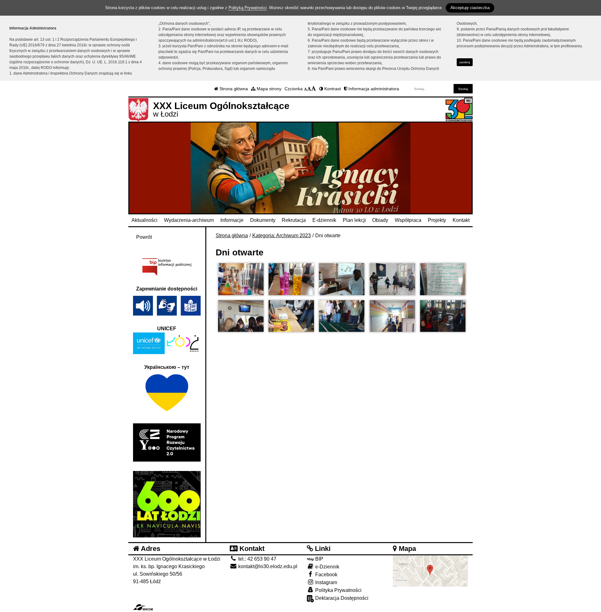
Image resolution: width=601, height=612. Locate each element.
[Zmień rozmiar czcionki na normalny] (305, 88)
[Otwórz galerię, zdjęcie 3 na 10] (341, 279)
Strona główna (233, 88)
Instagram (325, 582)
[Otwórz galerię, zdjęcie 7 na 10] (291, 316)
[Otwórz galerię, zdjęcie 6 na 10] (241, 316)
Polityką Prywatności (248, 7)
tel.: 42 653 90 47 (256, 559)
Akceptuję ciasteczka (470, 7)
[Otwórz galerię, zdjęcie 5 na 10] (442, 279)
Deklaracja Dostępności (341, 598)
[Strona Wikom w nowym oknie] (143, 607)
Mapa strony (268, 88)
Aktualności (144, 220)
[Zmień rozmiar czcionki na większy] (309, 88)
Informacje (232, 220)
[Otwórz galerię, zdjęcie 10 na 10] (442, 316)
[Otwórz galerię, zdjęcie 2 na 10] (291, 279)
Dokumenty (262, 220)
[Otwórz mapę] (430, 570)
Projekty (437, 220)
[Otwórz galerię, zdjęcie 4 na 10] (392, 279)
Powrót (144, 237)
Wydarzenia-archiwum (189, 220)
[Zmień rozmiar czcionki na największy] (313, 88)
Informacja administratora (373, 88)
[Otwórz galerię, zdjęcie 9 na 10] (392, 316)
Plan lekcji (354, 220)
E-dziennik (324, 220)
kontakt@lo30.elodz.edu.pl (267, 566)
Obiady (380, 220)
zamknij (464, 62)
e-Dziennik (326, 566)
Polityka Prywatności (338, 590)
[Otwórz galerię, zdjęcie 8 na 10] (341, 316)
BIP (318, 559)
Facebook (325, 574)
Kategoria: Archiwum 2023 (281, 235)
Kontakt (461, 220)
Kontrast (332, 88)
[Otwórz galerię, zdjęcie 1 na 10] (241, 279)
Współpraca (408, 220)
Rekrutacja (294, 220)
